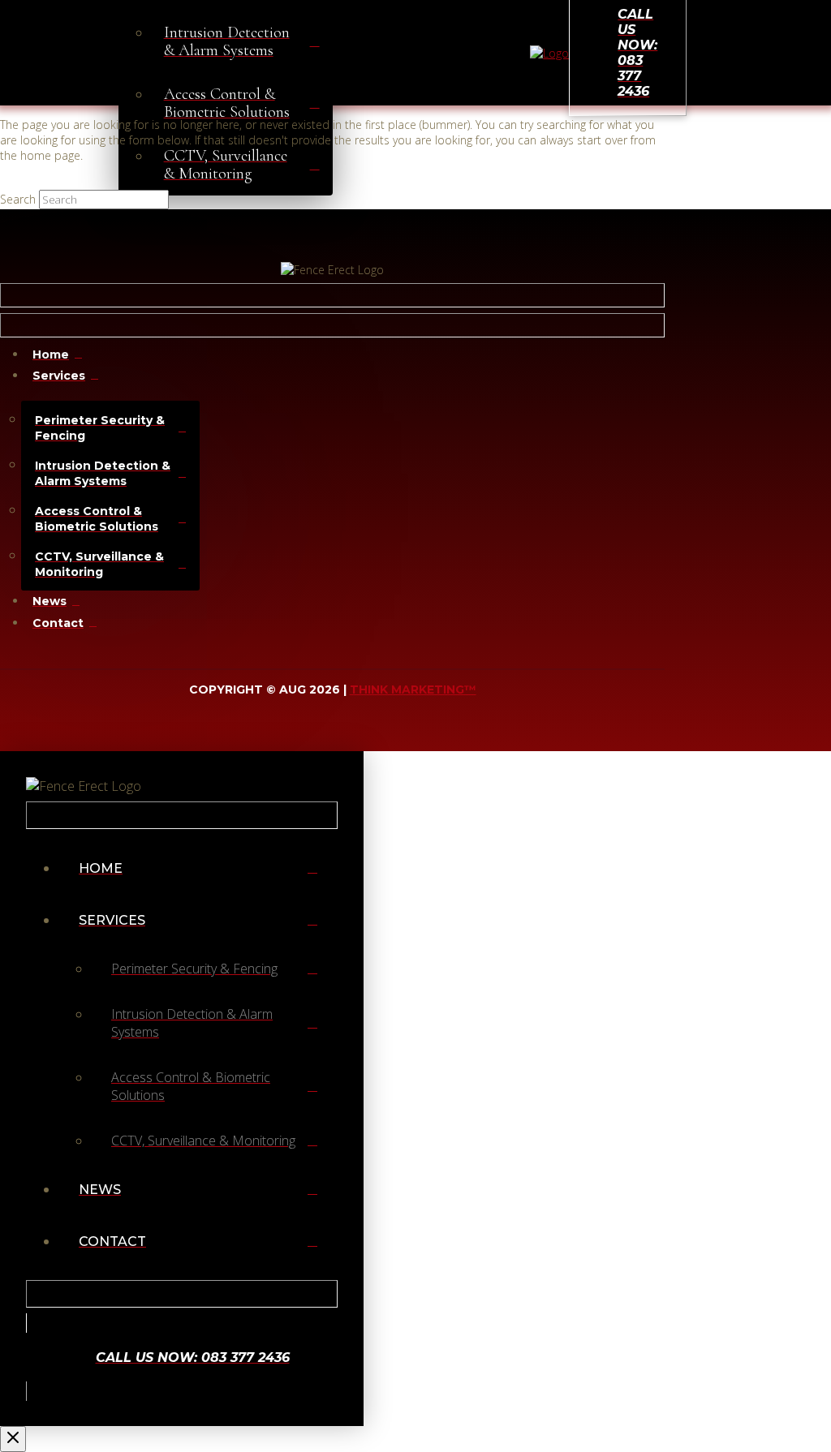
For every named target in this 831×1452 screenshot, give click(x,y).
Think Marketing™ (413, 689)
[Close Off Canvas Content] (13, 1439)
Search (18, 199)
